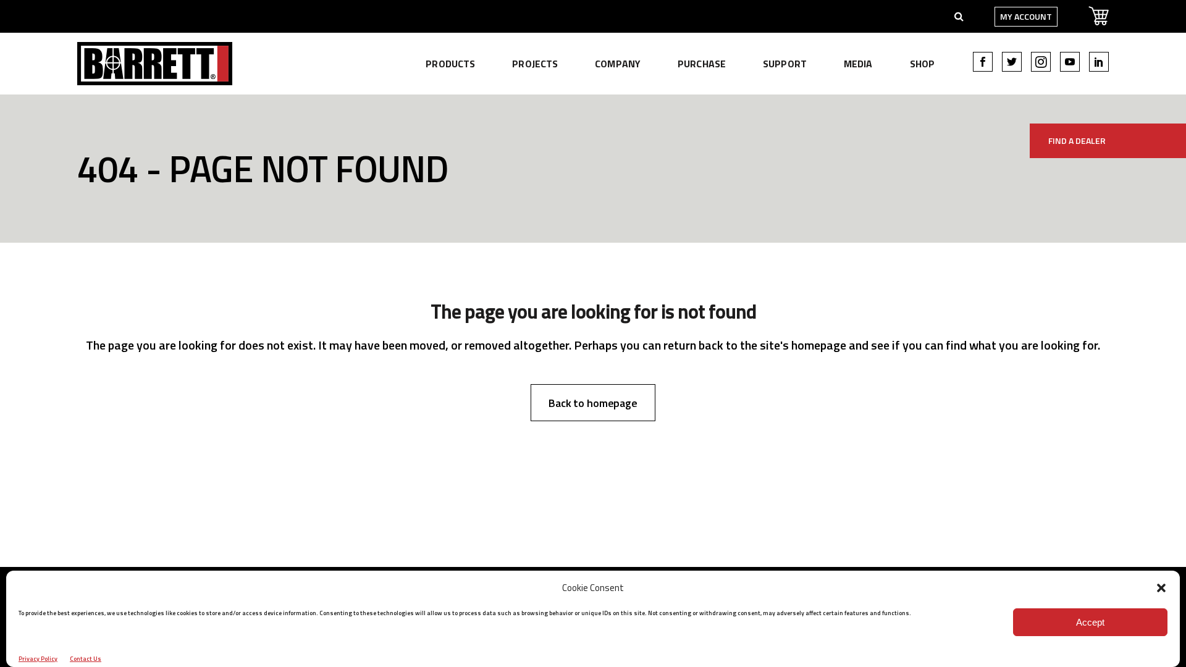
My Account (1026, 16)
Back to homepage (593, 403)
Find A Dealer (1077, 140)
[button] (1161, 588)
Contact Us (85, 658)
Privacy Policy (38, 658)
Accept (1090, 622)
